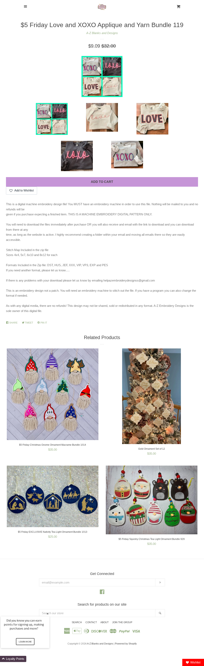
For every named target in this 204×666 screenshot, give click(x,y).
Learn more (25, 641)
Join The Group (122, 622)
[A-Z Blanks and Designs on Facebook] (102, 592)
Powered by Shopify (126, 643)
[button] (30, 659)
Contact (91, 622)
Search (77, 622)
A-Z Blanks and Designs (102, 33)
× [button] (47, 614)
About (104, 622)
